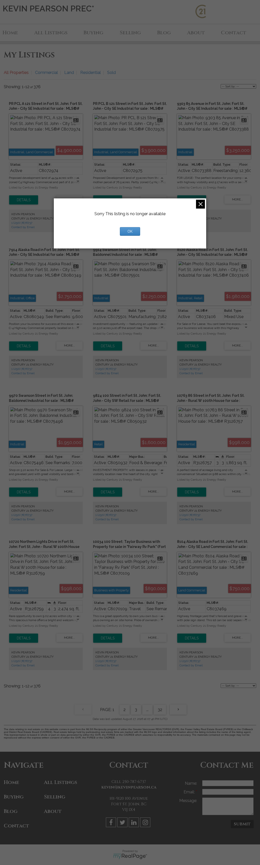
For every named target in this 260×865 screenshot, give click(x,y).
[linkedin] (134, 823)
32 (160, 709)
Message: (188, 800)
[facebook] (111, 823)
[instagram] (146, 823)
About (196, 32)
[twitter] (123, 823)
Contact (233, 32)
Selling (130, 32)
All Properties (16, 72)
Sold (111, 72)
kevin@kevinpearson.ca (128, 787)
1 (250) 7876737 (21, 223)
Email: (190, 792)
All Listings (51, 32)
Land (69, 72)
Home (10, 32)
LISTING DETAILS (23, 200)
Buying (93, 32)
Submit (242, 824)
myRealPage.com (130, 856)
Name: (191, 783)
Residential (90, 72)
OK (130, 231)
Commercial (46, 72)
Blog (164, 32)
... (147, 709)
